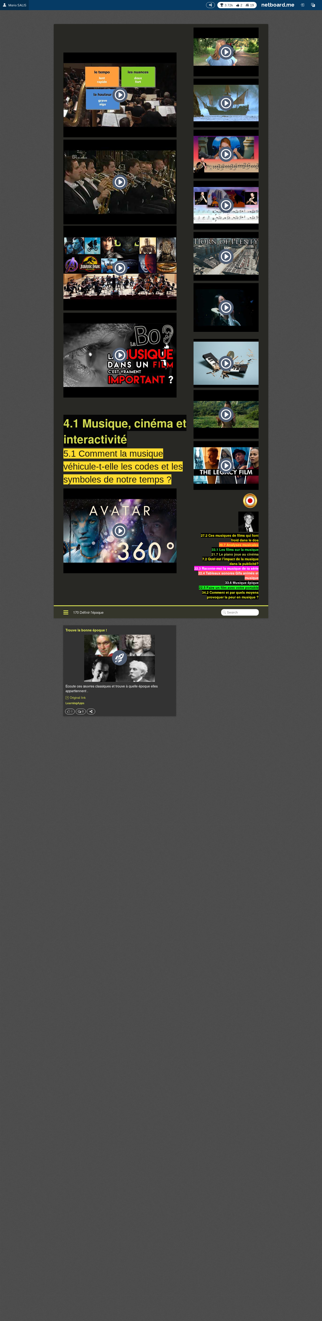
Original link (78, 697)
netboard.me (277, 5)
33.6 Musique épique (242, 583)
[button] (313, 5)
